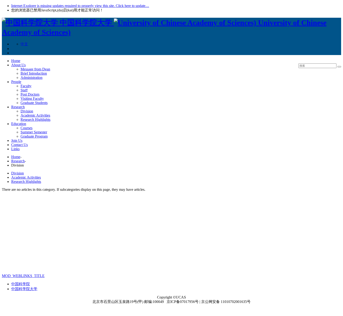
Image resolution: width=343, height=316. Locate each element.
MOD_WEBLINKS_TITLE (23, 276)
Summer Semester (34, 132)
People (16, 82)
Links (15, 149)
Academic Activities (35, 115)
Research (18, 107)
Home (15, 61)
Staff (24, 90)
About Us (18, 65)
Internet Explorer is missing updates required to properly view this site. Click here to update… (80, 6)
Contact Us (19, 145)
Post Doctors (30, 94)
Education (18, 124)
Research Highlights (35, 120)
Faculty (26, 86)
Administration (31, 78)
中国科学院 (20, 284)
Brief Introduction (34, 73)
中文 (24, 44)
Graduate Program (34, 136)
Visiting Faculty (32, 99)
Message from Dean (35, 69)
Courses (26, 128)
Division (27, 111)
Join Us (16, 140)
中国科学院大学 (24, 289)
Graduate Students (34, 103)
